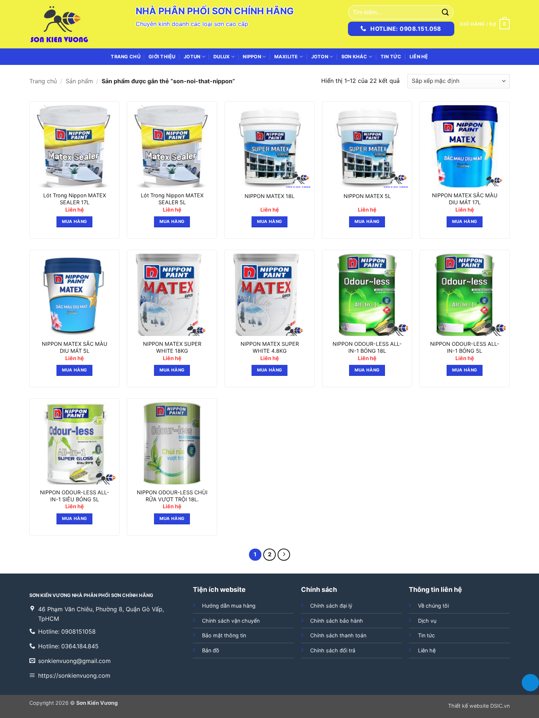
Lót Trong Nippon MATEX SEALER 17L (74, 198)
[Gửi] (445, 12)
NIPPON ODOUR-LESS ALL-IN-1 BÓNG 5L (464, 347)
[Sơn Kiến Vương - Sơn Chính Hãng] (66, 24)
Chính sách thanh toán (338, 635)
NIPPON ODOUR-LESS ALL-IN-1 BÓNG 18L (367, 347)
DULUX (221, 56)
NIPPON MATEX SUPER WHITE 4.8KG (270, 347)
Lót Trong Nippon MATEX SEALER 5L (172, 198)
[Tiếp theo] (284, 555)
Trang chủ (125, 56)
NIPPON (252, 56)
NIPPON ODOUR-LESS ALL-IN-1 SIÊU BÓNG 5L (74, 495)
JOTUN (192, 56)
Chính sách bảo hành (336, 621)
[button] (485, 24)
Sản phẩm (79, 81)
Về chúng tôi (433, 605)
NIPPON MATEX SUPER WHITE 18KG (172, 347)
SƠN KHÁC (354, 56)
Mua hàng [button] (74, 221)
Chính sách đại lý (331, 605)
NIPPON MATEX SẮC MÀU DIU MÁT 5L (74, 347)
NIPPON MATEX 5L (367, 196)
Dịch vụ (427, 621)
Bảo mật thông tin (224, 635)
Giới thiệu (162, 56)
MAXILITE (286, 56)
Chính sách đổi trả (332, 650)
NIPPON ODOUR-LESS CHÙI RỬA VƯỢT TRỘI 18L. (172, 495)
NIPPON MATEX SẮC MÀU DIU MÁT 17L (465, 198)
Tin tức (391, 56)
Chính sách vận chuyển (231, 621)
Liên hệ (419, 56)
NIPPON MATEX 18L (269, 196)
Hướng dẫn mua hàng (229, 605)
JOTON (319, 56)
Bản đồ (210, 650)
